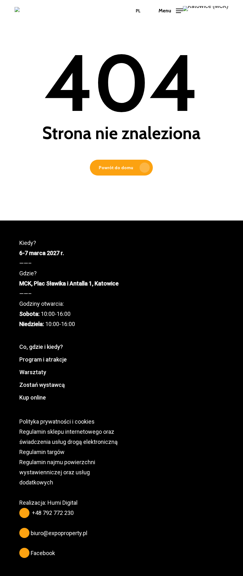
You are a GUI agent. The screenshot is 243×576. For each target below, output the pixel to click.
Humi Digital (62, 502)
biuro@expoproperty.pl (59, 533)
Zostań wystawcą (42, 384)
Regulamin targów (42, 452)
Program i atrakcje (43, 359)
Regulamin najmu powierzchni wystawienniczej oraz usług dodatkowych (57, 472)
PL (138, 11)
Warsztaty (32, 372)
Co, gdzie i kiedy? (41, 346)
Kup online (32, 397)
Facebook (43, 553)
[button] (171, 10)
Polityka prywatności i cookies (57, 421)
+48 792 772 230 (53, 512)
